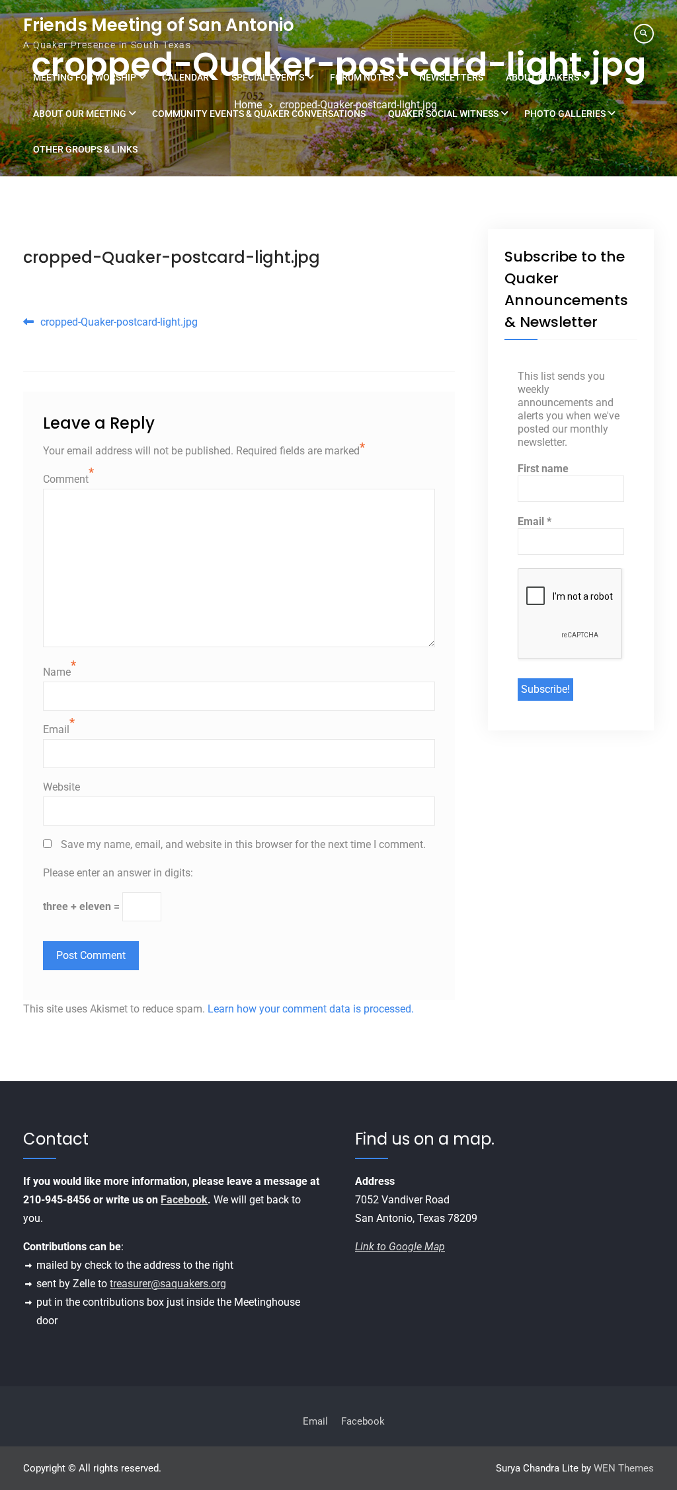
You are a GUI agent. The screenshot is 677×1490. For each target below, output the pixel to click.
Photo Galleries (565, 113)
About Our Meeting (79, 113)
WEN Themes (624, 1468)
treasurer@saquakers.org (168, 1283)
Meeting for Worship (84, 77)
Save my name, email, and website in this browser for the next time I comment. (243, 844)
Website (61, 787)
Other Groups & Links (85, 149)
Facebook (184, 1199)
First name (543, 468)
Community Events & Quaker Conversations (259, 113)
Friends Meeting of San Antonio (158, 25)
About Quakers (542, 77)
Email (56, 729)
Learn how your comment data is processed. (311, 1009)
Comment (66, 479)
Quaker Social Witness (443, 113)
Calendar (185, 77)
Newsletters (451, 77)
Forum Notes (361, 77)
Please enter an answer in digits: (118, 873)
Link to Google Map (400, 1246)
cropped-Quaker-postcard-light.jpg (171, 257)
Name (57, 672)
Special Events (267, 77)
